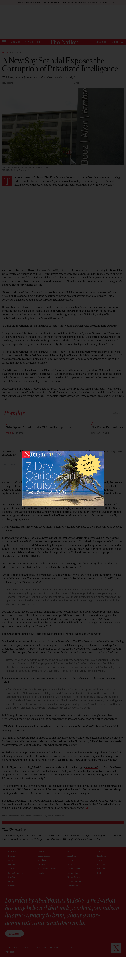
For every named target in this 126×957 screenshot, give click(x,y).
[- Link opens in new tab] (63, 478)
